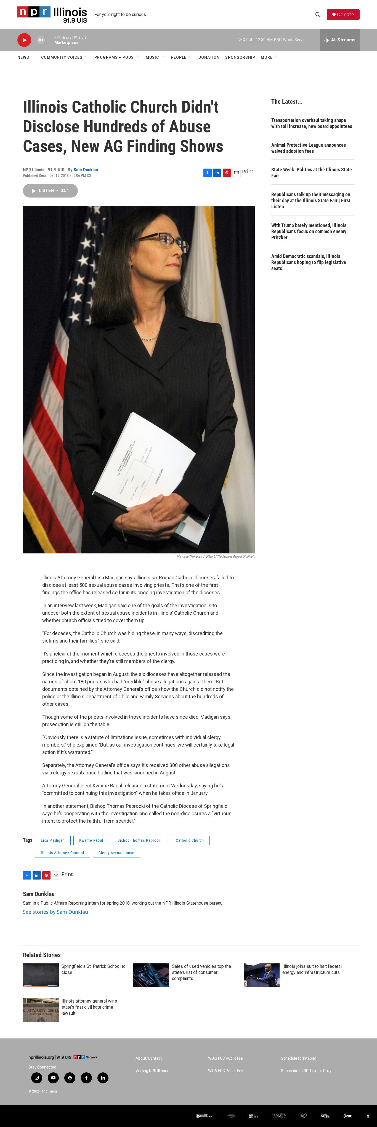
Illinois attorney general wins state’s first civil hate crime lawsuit (89, 1007)
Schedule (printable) (298, 1058)
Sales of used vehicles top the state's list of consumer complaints (201, 972)
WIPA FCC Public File (225, 1071)
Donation (209, 57)
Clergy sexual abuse (116, 853)
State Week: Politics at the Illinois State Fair (311, 172)
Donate (345, 14)
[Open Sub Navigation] (33, 57)
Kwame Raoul (91, 840)
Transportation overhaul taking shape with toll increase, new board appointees (311, 123)
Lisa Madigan (53, 840)
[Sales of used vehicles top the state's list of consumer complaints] (151, 975)
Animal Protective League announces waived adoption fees (308, 148)
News (23, 57)
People (179, 57)
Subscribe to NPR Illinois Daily (306, 1071)
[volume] (41, 40)
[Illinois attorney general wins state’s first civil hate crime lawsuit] (41, 1010)
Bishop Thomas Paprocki (139, 840)
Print (247, 171)
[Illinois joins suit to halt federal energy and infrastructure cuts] (262, 975)
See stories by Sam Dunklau (55, 911)
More (267, 57)
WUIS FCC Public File (225, 1058)
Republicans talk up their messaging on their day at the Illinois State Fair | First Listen (311, 200)
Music (152, 57)
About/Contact (149, 1058)
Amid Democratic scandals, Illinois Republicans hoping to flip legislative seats (308, 262)
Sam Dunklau (86, 169)
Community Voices (62, 57)
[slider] (50, 40)
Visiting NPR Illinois (152, 1071)
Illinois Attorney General (62, 853)
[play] (24, 40)
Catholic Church (190, 840)
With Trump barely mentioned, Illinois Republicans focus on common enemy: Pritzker (309, 231)
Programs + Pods (114, 57)
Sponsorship (240, 57)
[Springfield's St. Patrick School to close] (41, 975)
